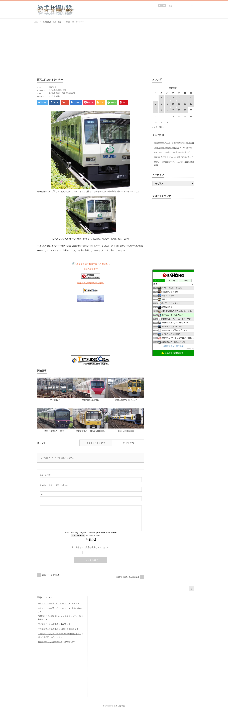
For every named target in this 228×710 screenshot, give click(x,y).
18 (179, 110)
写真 (54, 22)
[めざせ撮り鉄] (55, 14)
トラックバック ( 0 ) (96, 443)
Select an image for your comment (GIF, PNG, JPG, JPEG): (90, 532)
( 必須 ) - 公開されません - (54, 485)
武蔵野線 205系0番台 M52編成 (127, 577)
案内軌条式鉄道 (55, 93)
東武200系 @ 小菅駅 (90, 400)
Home (36, 22)
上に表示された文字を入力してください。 (91, 547)
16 (167, 110)
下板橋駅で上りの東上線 (48, 624)
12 (185, 104)
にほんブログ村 (91, 269)
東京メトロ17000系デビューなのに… (169, 162)
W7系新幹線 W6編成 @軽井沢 (166, 148)
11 (179, 104)
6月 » (161, 127)
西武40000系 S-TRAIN (50, 575)
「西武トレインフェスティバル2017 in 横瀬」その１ (59, 634)
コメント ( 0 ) (128, 443)
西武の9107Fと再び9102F (126, 400)
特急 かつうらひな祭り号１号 (50, 642)
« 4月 (154, 127)
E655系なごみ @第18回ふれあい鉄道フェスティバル (59, 616)
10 (173, 104)
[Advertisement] (114, 50)
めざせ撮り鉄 (119, 706)
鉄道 (59, 22)
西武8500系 (70, 93)
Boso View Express (126, 431)
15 (161, 110)
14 (156, 110)
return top (191, 588)
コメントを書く (55, 96)
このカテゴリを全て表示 (173, 346)
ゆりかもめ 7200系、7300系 (165, 152)
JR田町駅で (55, 400)
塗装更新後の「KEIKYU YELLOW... (90, 431)
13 (191, 104)
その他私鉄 (47, 22)
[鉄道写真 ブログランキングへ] (90, 278)
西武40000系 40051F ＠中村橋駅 (167, 143)
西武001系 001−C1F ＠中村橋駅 (167, 157)
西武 (63, 93)
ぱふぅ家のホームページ (48, 637)
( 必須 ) (45, 475)
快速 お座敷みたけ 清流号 (55, 431)
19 (185, 110)
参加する (189, 348)
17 (173, 110)
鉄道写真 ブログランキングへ (90, 282)
